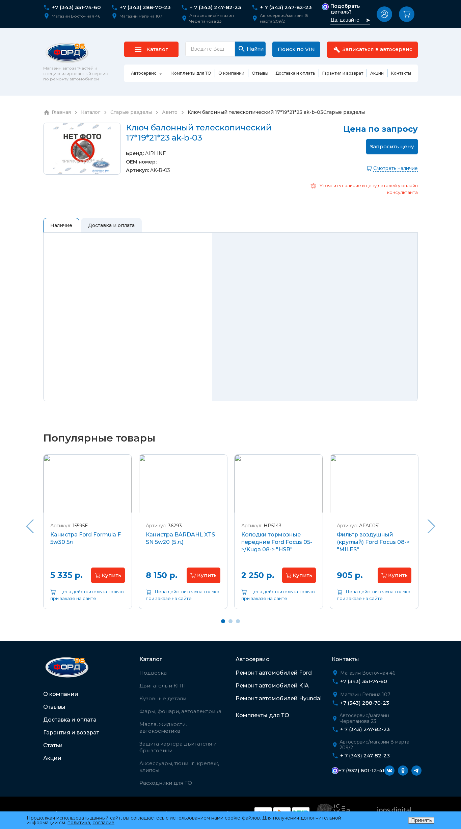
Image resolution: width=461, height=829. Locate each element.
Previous (29, 526)
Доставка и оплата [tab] (111, 225)
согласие (103, 823)
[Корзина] (406, 14)
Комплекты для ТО (262, 715)
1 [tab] (223, 621)
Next (431, 526)
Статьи (53, 745)
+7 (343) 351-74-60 (76, 7)
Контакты (345, 659)
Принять (421, 820)
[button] (384, 14)
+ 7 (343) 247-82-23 (215, 7)
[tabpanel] (87, 536)
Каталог (150, 659)
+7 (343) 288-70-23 (145, 7)
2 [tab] (230, 621)
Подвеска (153, 673)
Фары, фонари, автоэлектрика (180, 711)
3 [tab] (238, 621)
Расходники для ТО (165, 783)
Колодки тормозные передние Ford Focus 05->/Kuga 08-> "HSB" (276, 542)
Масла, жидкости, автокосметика (163, 727)
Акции (52, 758)
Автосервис (252, 659)
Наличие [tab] (61, 225)
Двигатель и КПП (162, 685)
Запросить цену (392, 146)
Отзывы (54, 707)
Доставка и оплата (70, 720)
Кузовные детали (162, 698)
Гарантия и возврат (71, 732)
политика (78, 823)
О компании (60, 694)
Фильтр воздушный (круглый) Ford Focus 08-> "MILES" (373, 542)
